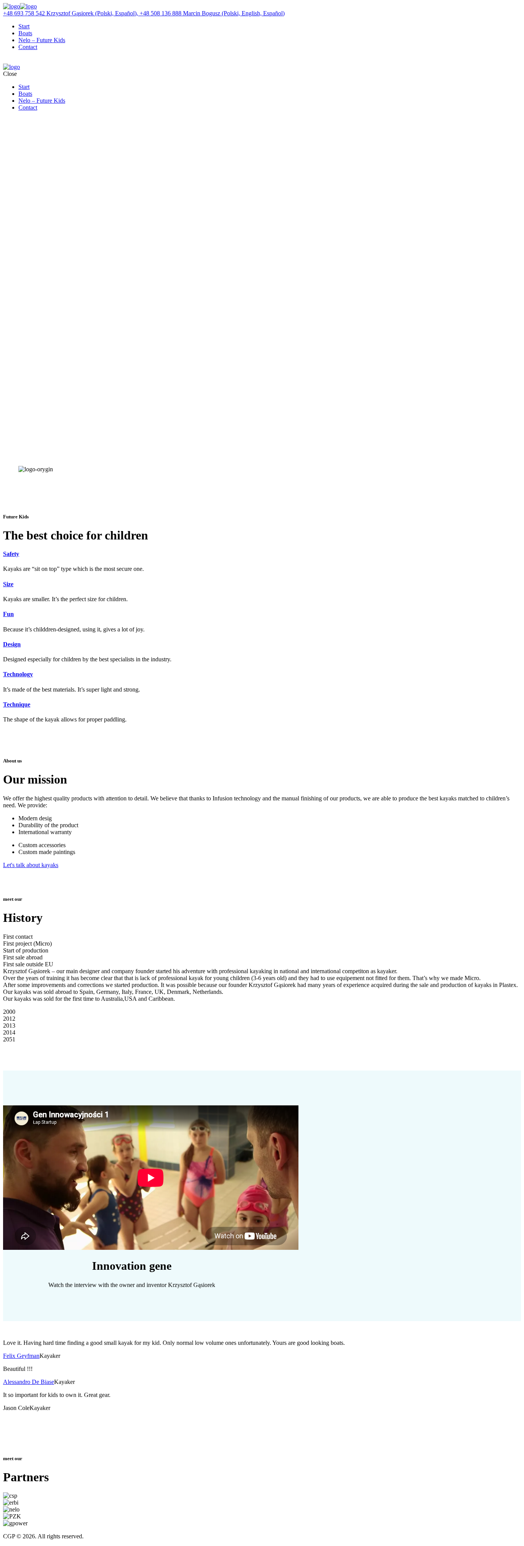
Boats (25, 33)
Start (24, 26)
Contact (27, 47)
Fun (8, 614)
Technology (18, 674)
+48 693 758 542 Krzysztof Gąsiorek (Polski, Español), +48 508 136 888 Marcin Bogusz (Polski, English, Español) (144, 13)
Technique (16, 704)
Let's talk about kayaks (30, 865)
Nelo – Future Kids (41, 40)
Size (8, 584)
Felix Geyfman (21, 1356)
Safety (11, 554)
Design (12, 644)
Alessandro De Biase (28, 1382)
